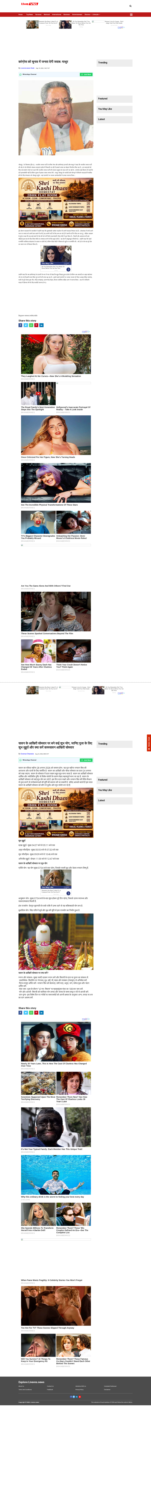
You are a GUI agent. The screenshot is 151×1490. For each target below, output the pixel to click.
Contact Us (50, 1386)
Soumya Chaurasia (27, 754)
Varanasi (38, 14)
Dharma (87, 14)
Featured (102, 98)
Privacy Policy (79, 1389)
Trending (102, 62)
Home (20, 14)
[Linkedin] (77, 1396)
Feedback (50, 1389)
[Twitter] (74, 1396)
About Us (21, 1386)
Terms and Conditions (25, 1389)
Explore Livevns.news (31, 1382)
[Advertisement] (75, 43)
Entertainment (77, 14)
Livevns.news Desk (27, 68)
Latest (101, 119)
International (56, 14)
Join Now (87, 74)
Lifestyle (95, 14)
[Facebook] (71, 1396)
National (47, 14)
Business (67, 14)
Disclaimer (107, 1389)
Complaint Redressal (110, 1386)
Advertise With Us (81, 1386)
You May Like (105, 108)
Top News (29, 14)
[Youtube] (79, 1396)
